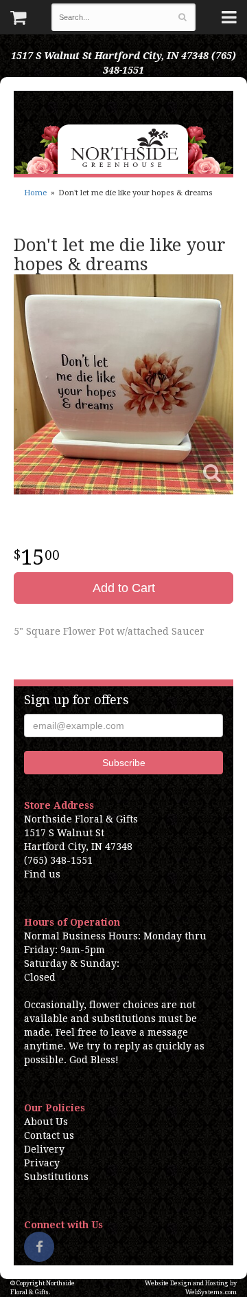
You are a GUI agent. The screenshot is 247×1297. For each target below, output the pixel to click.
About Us (46, 1121)
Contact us (49, 1135)
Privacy (42, 1162)
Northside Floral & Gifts (123, 132)
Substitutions (56, 1176)
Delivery (44, 1149)
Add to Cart (124, 588)
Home (35, 192)
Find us (42, 874)
